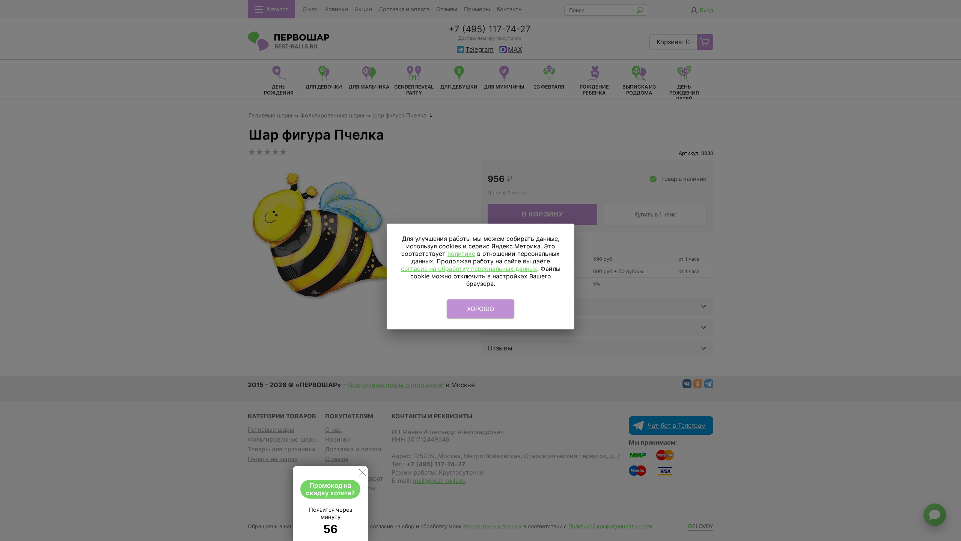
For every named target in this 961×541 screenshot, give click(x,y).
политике (461, 253)
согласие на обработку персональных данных (469, 268)
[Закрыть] (362, 474)
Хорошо (480, 309)
